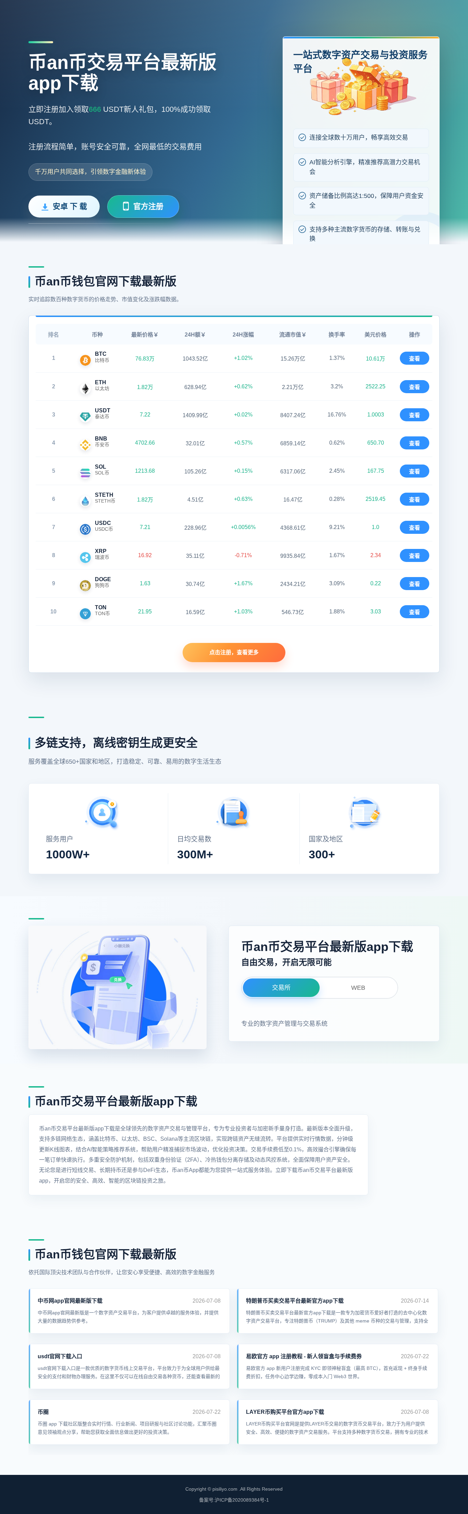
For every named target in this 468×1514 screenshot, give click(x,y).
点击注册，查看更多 (234, 652)
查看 (414, 359)
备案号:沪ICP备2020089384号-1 (234, 1500)
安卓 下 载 (70, 206)
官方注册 (148, 206)
